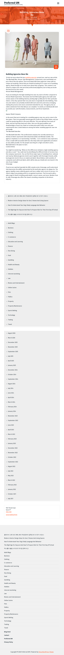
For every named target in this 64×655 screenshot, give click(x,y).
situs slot (8, 512)
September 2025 (13, 351)
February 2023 (12, 439)
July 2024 (10, 388)
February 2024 (12, 406)
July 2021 (10, 498)
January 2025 (12, 365)
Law (9, 278)
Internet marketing (14, 274)
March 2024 (11, 402)
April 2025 (11, 361)
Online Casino (12, 287)
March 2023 (11, 434)
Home (27, 17)
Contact (6, 635)
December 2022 (13, 448)
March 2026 (11, 338)
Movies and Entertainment (16, 283)
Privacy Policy (8, 642)
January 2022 (12, 489)
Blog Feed (7, 632)
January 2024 (12, 411)
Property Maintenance (15, 306)
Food (9, 255)
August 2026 (11, 333)
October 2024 (12, 374)
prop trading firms (11, 514)
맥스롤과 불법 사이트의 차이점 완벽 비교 (20, 214)
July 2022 (10, 471)
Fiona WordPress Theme (46, 652)
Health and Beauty (13, 264)
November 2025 (13, 347)
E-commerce (12, 237)
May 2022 (11, 475)
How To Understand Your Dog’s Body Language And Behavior (26, 205)
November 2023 (13, 416)
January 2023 (12, 443)
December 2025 (13, 342)
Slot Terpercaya (11, 508)
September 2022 (13, 462)
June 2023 (11, 425)
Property (11, 301)
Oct (56, 66)
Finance (10, 246)
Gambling (11, 260)
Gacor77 (8, 510)
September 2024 (13, 379)
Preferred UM (8, 638)
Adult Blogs (11, 223)
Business (11, 228)
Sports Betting (12, 310)
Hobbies (10, 269)
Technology (33, 17)
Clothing (10, 232)
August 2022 (11, 466)
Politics (10, 297)
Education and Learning (15, 241)
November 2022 (13, 452)
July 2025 (10, 356)
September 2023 (13, 420)
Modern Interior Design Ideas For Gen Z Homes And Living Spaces (28, 200)
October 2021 (12, 494)
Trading (10, 320)
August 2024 (11, 384)
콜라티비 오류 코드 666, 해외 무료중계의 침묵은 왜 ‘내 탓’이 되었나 (28, 196)
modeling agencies (31, 77)
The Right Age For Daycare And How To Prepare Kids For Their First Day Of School (33, 210)
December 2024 (13, 370)
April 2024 (11, 397)
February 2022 (12, 485)
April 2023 (11, 429)
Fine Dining (11, 251)
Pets (9, 292)
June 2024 (11, 393)
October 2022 (12, 457)
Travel (10, 324)
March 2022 (11, 480)
